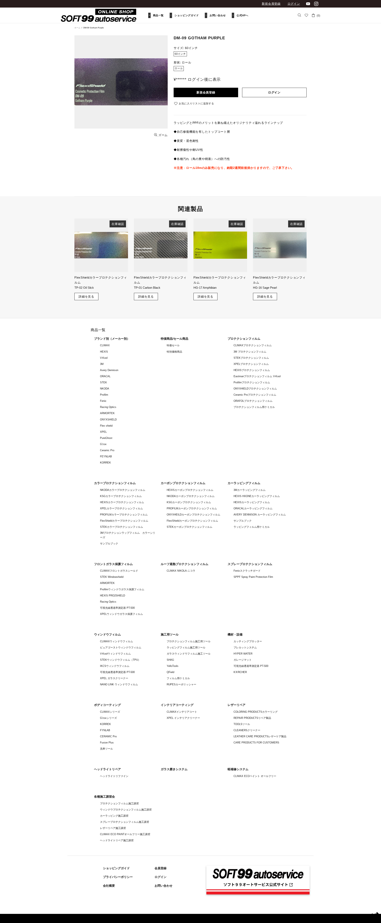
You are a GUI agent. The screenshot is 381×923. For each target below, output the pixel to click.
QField (170, 672)
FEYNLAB (106, 456)
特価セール (173, 345)
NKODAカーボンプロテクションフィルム (191, 496)
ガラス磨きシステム (174, 769)
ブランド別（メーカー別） (112, 338)
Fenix (103, 400)
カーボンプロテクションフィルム (183, 483)
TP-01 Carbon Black (147, 287)
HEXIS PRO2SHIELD (112, 595)
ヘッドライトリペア (107, 769)
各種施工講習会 (104, 796)
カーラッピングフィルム (244, 483)
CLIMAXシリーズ (110, 711)
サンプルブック (109, 543)
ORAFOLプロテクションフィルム (253, 400)
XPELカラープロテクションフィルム (121, 508)
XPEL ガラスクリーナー (114, 678)
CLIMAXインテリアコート (182, 711)
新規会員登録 (271, 3)
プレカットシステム (245, 647)
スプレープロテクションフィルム (250, 564)
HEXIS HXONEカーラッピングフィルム (257, 496)
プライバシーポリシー (118, 877)
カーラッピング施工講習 (114, 815)
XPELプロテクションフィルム (251, 363)
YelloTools (172, 665)
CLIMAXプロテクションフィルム (253, 345)
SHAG (170, 659)
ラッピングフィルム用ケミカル (252, 526)
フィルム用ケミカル (178, 678)
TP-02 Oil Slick (84, 287)
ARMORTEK (107, 413)
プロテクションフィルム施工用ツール (189, 641)
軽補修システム (238, 769)
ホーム (77, 28)
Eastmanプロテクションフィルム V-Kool (257, 376)
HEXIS (104, 351)
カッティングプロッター (248, 641)
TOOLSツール (242, 724)
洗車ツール (106, 748)
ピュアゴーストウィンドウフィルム (120, 647)
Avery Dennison (109, 370)
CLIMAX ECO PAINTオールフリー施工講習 (125, 834)
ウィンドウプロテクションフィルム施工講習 (126, 809)
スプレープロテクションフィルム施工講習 (124, 821)
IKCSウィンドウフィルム (114, 665)
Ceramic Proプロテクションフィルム (255, 394)
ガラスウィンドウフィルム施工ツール (189, 653)
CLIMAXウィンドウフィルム (116, 641)
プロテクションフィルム (244, 338)
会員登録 (160, 868)
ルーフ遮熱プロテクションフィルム (184, 564)
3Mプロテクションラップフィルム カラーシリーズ (127, 535)
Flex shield (106, 425)
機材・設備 (235, 634)
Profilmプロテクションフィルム (252, 382)
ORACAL (105, 376)
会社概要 (109, 885)
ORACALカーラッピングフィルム (253, 508)
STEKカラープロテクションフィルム (121, 526)
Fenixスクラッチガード (247, 570)
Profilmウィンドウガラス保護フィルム (122, 589)
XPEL (103, 431)
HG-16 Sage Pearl (265, 287)
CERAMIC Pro (108, 736)
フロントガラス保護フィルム (113, 564)
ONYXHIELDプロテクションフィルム (255, 388)
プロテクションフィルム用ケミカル (254, 407)
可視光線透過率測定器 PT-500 (117, 607)
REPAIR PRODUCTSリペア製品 (252, 717)
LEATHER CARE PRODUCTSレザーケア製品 (260, 736)
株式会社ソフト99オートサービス (98, 15)
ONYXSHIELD (108, 419)
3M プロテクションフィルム (250, 351)
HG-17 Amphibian (204, 287)
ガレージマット (243, 659)
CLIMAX (105, 345)
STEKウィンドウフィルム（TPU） (120, 659)
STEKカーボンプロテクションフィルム (189, 526)
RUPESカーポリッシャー (181, 684)
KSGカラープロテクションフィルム (121, 496)
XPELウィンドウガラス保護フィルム (121, 613)
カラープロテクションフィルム (115, 483)
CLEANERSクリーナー (247, 730)
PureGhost (106, 438)
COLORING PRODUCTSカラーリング (256, 711)
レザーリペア (236, 705)
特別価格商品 (174, 351)
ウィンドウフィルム (107, 634)
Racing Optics (108, 407)
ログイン (294, 3)
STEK (103, 382)
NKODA (104, 388)
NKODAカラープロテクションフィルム (122, 489)
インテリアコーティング (177, 705)
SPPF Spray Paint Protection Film (253, 576)
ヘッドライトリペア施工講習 (117, 840)
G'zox (103, 444)
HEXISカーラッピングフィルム (252, 502)
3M (102, 363)
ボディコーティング (107, 705)
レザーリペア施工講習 (113, 828)
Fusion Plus (107, 742)
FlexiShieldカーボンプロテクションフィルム (192, 520)
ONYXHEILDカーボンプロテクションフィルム (193, 514)
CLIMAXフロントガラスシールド (119, 570)
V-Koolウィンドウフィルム (115, 653)
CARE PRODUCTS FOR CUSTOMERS (256, 742)
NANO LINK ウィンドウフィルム (119, 684)
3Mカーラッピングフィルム (250, 489)
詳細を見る (86, 296)
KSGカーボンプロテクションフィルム (189, 502)
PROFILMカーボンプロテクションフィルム (192, 508)
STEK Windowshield (111, 576)
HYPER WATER (243, 653)
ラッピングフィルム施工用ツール (186, 647)
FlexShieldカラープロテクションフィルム (124, 520)
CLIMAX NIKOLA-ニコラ (181, 570)
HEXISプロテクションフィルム (252, 370)
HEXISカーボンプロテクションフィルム (190, 489)
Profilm (104, 394)
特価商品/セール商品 (174, 338)
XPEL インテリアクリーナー (183, 717)
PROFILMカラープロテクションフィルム (124, 514)
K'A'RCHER (240, 672)
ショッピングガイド (116, 868)
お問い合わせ (163, 885)
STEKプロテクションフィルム (251, 357)
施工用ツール (170, 634)
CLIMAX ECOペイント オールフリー (255, 776)
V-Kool (104, 357)
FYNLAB (105, 730)
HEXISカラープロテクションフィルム (122, 502)
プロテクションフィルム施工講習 (119, 803)
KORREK (105, 462)
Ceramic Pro (107, 450)
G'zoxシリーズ (108, 717)
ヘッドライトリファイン (114, 776)
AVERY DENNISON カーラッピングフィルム (260, 514)
